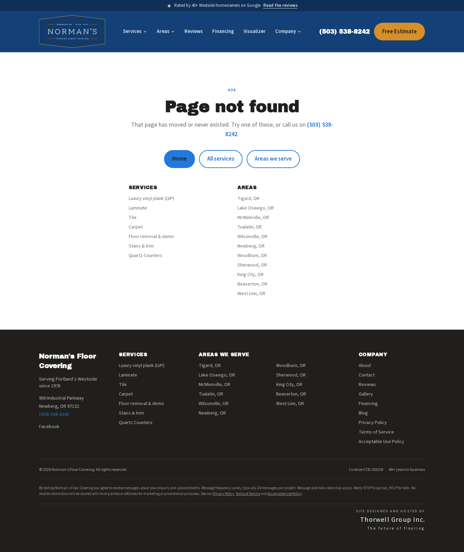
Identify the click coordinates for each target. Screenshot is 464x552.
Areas (163, 31)
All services (220, 159)
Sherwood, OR (252, 265)
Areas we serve (273, 159)
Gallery (366, 394)
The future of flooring (396, 528)
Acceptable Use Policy (381, 441)
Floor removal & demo (151, 236)
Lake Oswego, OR (255, 208)
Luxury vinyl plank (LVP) (151, 198)
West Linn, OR (251, 293)
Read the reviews (280, 5)
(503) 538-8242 (344, 31)
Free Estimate (399, 31)
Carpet (136, 227)
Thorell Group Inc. (392, 520)
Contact (367, 375)
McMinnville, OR (253, 217)
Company (285, 31)
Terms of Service (376, 432)
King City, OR (250, 274)
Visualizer (255, 31)
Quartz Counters (145, 255)
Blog (363, 413)
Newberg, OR (251, 246)
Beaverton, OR (252, 284)
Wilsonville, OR (252, 236)
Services (132, 31)
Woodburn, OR (252, 255)
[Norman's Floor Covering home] (72, 31)
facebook (49, 426)
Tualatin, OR (249, 227)
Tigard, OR (248, 198)
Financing (223, 31)
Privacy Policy (373, 422)
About (365, 365)
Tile (133, 217)
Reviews (193, 31)
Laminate (138, 208)
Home (179, 159)
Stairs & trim (141, 246)
